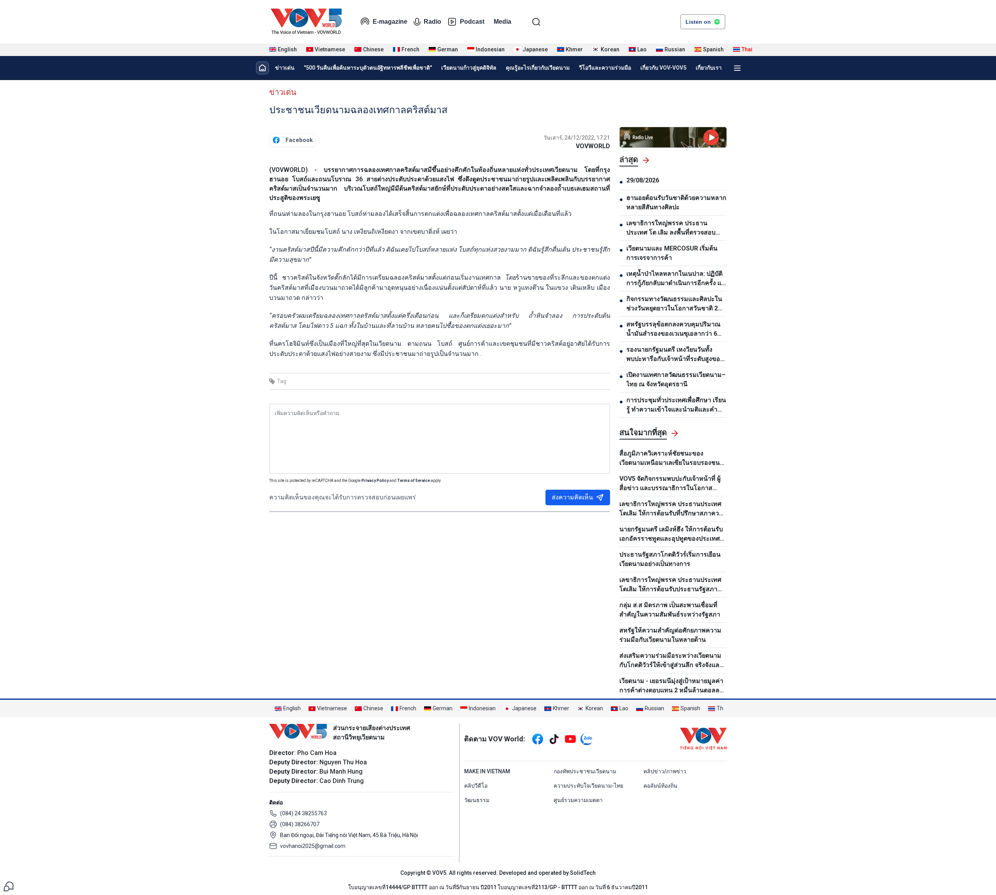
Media (502, 21)
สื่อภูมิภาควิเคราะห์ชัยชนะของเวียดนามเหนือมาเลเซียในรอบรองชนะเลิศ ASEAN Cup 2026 (671, 459)
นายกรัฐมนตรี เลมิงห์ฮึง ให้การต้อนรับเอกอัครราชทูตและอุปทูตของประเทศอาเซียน (671, 534)
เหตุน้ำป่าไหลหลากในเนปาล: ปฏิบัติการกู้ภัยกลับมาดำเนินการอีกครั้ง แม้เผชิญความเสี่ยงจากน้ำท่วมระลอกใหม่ (676, 279)
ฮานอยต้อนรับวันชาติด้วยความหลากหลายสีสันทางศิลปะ (676, 202)
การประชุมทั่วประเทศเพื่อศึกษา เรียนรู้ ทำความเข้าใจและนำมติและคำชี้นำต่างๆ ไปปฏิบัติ (676, 405)
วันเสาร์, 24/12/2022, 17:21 (577, 138)
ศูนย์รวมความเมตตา (578, 800)
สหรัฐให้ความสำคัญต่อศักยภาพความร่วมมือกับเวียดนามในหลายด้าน (670, 635)
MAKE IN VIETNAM (487, 771)
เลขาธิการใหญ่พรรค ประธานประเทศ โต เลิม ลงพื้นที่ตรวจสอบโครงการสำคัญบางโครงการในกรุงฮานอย (674, 228)
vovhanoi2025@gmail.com (312, 846)
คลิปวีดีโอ (475, 786)
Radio (432, 21)
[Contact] (8, 886)
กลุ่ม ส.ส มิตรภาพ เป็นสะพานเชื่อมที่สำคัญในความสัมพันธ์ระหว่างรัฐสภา (669, 609)
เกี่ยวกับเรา (709, 68)
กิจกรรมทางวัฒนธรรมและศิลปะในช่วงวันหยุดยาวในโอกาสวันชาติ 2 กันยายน (674, 304)
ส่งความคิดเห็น (572, 497)
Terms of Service (413, 480)
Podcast (472, 21)
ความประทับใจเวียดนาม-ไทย (588, 786)
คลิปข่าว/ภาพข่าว (665, 771)
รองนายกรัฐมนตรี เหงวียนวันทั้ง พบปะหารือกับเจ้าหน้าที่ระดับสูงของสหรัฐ (674, 355)
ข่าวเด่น (285, 68)
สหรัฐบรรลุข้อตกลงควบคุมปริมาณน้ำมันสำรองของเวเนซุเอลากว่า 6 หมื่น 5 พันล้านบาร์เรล (673, 329)
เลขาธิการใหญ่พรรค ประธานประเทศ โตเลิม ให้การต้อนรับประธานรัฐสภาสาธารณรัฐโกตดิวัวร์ (670, 585)
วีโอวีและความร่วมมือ (605, 68)
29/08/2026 (642, 180)
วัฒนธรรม (476, 800)
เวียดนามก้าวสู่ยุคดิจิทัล (468, 68)
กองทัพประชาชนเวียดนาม (585, 771)
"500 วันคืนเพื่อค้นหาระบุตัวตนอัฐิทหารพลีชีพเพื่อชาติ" (368, 68)
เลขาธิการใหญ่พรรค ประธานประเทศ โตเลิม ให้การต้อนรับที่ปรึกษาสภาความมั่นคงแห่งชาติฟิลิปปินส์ (673, 509)
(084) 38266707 (299, 824)
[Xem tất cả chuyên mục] (737, 68)
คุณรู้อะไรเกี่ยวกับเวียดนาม (538, 68)
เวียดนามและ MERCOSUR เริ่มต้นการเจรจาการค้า (671, 253)
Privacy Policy (375, 480)
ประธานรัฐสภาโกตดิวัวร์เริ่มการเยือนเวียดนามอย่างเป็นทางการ (670, 559)
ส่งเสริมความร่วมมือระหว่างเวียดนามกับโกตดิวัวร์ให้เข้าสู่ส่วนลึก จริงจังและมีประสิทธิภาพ (671, 661)
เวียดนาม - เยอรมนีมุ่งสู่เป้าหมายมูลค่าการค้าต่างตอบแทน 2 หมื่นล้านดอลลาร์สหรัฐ (672, 686)
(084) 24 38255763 (303, 813)
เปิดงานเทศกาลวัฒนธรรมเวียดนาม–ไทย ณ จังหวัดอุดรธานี (676, 379)
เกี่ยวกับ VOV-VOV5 (663, 68)
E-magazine (390, 21)
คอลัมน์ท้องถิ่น (660, 786)
